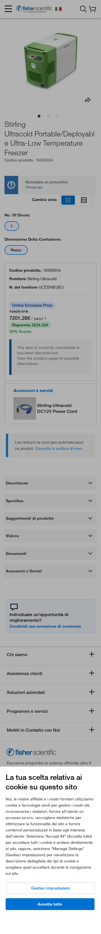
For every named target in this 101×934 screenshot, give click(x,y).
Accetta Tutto (50, 904)
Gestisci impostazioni (50, 888)
